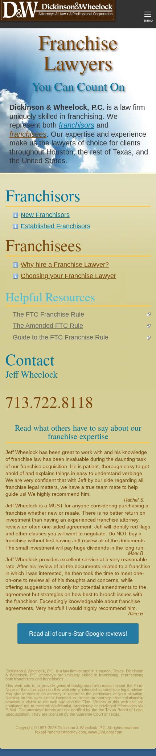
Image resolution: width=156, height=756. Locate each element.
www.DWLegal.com (105, 732)
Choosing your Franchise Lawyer (68, 276)
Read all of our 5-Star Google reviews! (78, 633)
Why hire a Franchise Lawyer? (65, 264)
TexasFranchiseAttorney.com (60, 732)
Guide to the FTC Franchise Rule (60, 337)
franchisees (27, 134)
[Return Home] (58, 12)
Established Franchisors (55, 226)
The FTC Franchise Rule (48, 314)
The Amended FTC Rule (48, 325)
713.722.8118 (49, 400)
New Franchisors (45, 214)
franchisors (76, 125)
